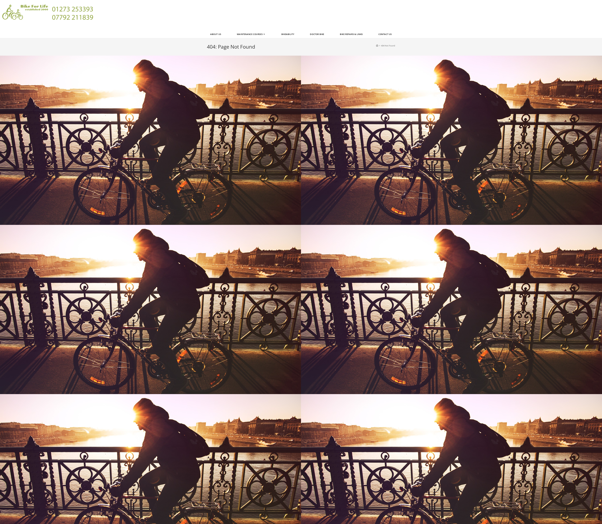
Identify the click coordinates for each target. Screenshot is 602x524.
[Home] (377, 45)
